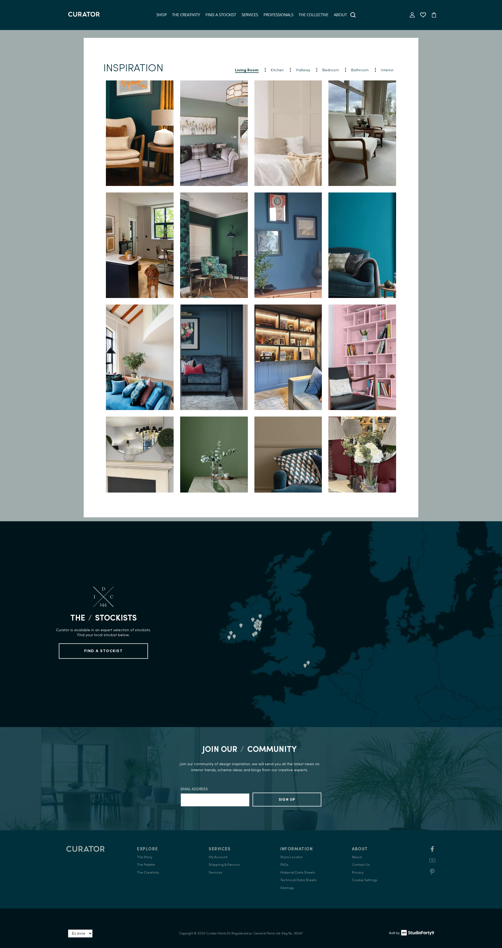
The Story (144, 857)
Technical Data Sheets (298, 880)
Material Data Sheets (297, 872)
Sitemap (287, 888)
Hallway (303, 69)
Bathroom (360, 69)
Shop (161, 14)
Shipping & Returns (224, 864)
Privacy (357, 872)
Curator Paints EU (218, 933)
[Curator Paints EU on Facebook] (432, 850)
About (340, 14)
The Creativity (186, 14)
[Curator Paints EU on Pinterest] (432, 873)
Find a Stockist (221, 14)
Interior (387, 69)
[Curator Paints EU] (84, 15)
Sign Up (287, 799)
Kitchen (277, 69)
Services (250, 14)
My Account (218, 857)
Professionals (278, 14)
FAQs (284, 864)
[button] (140, 133)
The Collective (313, 14)
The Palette (146, 864)
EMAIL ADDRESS (194, 789)
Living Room (247, 69)
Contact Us (361, 864)
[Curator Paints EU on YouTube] (432, 862)
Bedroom (330, 69)
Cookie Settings (364, 880)
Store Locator (291, 857)
